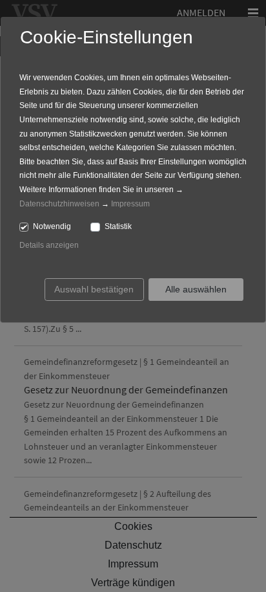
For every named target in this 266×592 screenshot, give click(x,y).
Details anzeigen (49, 245)
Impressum (130, 204)
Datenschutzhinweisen (59, 204)
